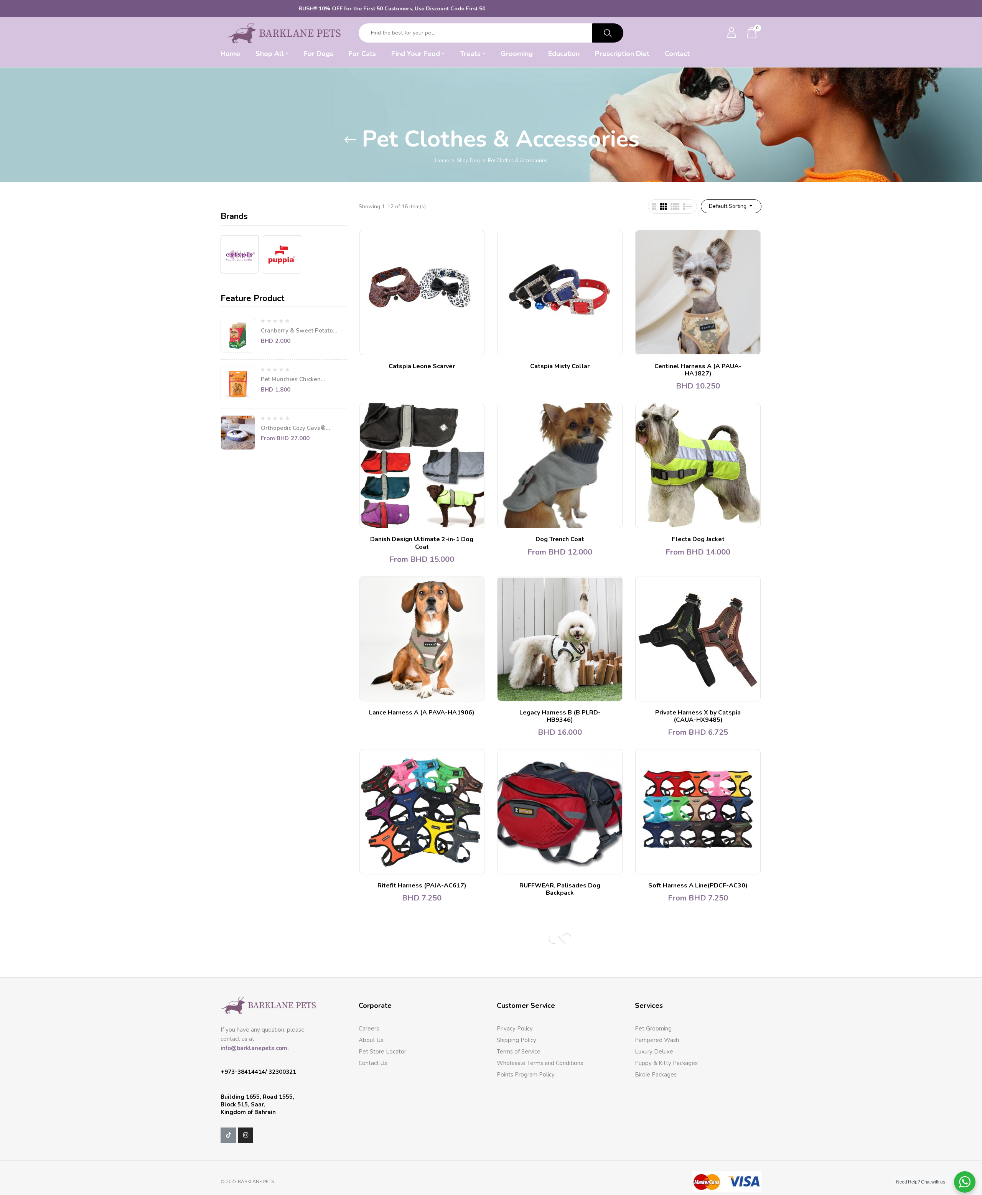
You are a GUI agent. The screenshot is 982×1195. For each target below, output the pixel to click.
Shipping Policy (516, 1040)
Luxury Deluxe (654, 1051)
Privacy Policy (515, 1028)
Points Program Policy (526, 1074)
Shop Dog (468, 160)
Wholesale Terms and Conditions (540, 1063)
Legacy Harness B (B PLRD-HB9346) (560, 716)
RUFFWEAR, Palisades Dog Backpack (559, 889)
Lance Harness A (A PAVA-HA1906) (422, 712)
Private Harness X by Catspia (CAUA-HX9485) (698, 716)
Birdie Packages (656, 1074)
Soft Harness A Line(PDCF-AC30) (698, 885)
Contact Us (373, 1063)
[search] (607, 33)
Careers (369, 1028)
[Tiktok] (228, 1135)
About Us (371, 1040)
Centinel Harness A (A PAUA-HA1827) (697, 370)
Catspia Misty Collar (560, 366)
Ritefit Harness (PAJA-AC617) (421, 885)
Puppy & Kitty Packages (666, 1063)
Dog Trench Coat (559, 539)
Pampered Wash (657, 1040)
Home (442, 160)
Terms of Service (518, 1051)
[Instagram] (245, 1135)
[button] (752, 33)
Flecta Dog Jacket (698, 539)
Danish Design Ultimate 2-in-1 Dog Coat (421, 543)
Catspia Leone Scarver (422, 366)
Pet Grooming (653, 1028)
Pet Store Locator (382, 1051)
